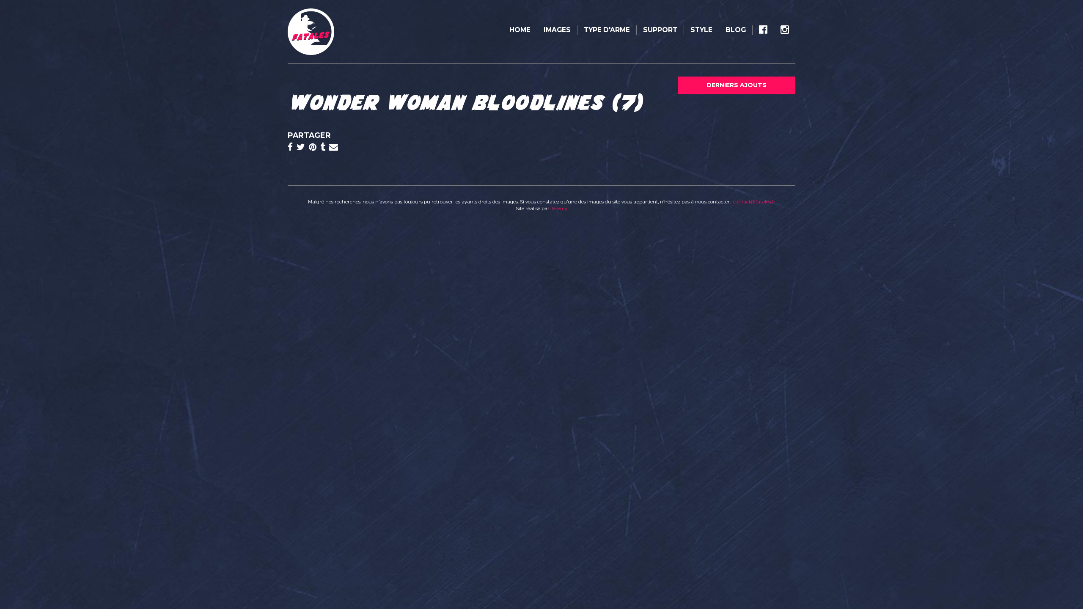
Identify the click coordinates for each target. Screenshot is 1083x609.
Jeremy (559, 208)
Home (520, 30)
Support (660, 30)
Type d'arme (607, 30)
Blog (736, 30)
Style (701, 30)
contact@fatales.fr (754, 202)
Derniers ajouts (736, 85)
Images (557, 30)
